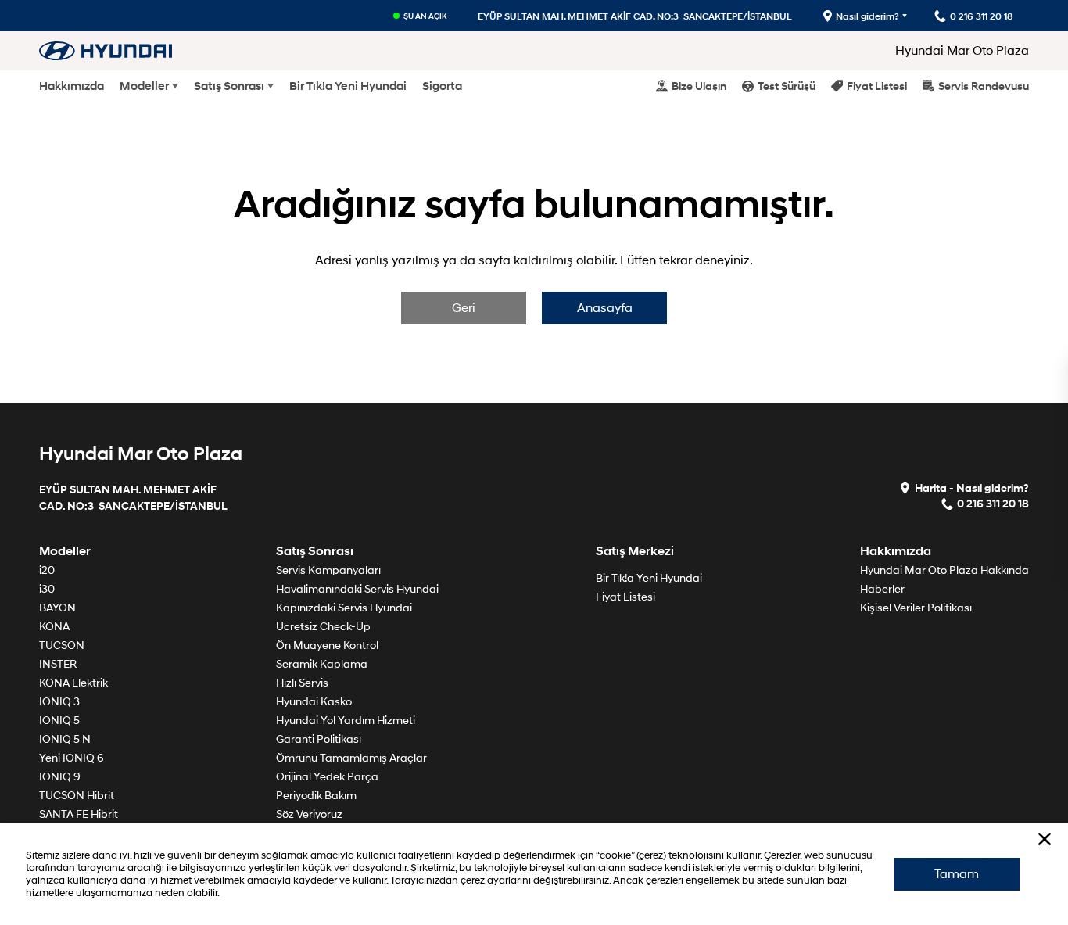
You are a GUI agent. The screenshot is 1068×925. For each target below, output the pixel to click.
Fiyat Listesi (877, 85)
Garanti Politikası (318, 739)
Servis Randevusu (983, 85)
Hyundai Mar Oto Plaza (962, 51)
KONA (54, 626)
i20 (47, 570)
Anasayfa (605, 308)
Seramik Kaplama (321, 664)
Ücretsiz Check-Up (323, 626)
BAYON (57, 608)
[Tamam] (1044, 839)
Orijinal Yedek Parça (327, 776)
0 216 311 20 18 (993, 503)
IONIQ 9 (60, 776)
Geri (463, 308)
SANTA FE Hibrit (78, 814)
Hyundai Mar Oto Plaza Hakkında (944, 570)
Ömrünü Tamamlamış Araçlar (351, 758)
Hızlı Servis (302, 683)
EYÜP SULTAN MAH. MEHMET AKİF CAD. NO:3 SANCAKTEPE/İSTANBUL (635, 16)
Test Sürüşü (786, 85)
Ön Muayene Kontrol (327, 645)
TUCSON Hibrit (76, 795)
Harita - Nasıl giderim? (972, 487)
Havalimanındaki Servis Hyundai (357, 589)
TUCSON (61, 645)
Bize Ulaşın (699, 85)
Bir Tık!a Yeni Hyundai (348, 86)
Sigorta (442, 86)
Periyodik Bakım (316, 795)
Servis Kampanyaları (328, 570)
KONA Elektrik (73, 683)
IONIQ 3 (59, 701)
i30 (47, 589)
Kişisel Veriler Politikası (916, 608)
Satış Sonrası (229, 86)
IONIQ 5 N (65, 739)
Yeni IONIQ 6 (71, 758)
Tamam (956, 874)
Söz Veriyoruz (309, 814)
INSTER (58, 664)
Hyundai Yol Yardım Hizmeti (345, 720)
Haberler (882, 589)
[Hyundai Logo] (105, 50)
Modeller (144, 86)
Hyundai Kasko (314, 701)
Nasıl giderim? (867, 16)
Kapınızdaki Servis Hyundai (344, 608)
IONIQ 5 (59, 720)
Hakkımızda (71, 86)
